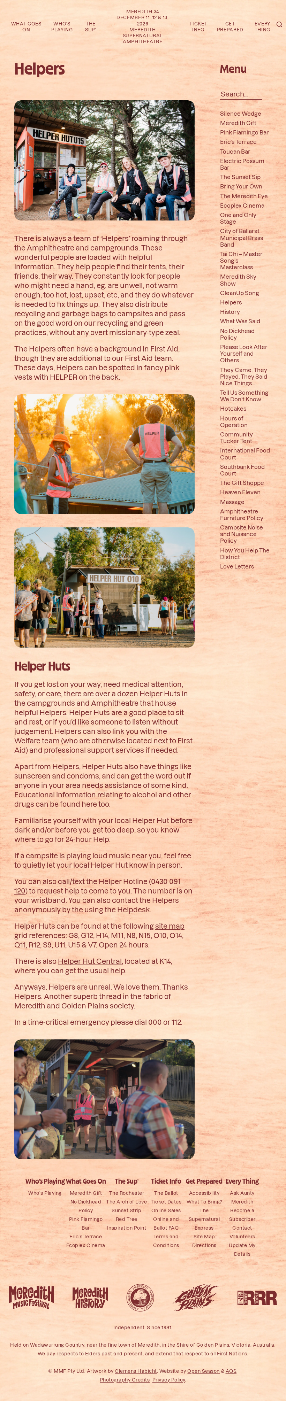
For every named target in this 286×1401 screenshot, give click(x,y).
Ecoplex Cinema (242, 205)
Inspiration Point (126, 1228)
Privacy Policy (168, 1380)
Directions (204, 1245)
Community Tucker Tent (236, 437)
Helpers (231, 302)
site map (170, 926)
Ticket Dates (166, 1202)
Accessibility (204, 1193)
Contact (242, 1228)
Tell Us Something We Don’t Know (244, 395)
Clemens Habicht (136, 1371)
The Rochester (126, 1193)
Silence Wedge (240, 113)
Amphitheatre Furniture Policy (241, 514)
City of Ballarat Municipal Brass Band (241, 238)
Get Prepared (204, 1182)
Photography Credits (125, 1380)
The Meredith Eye (244, 196)
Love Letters (237, 566)
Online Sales (166, 1210)
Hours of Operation (234, 421)
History (230, 311)
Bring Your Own (241, 186)
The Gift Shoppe (242, 482)
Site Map (204, 1236)
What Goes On (86, 1182)
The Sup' (126, 1182)
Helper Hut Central (90, 961)
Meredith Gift (238, 122)
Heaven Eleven (240, 492)
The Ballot (166, 1193)
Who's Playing (45, 1193)
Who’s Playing (45, 1182)
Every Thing (242, 1182)
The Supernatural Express (204, 1219)
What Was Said (240, 321)
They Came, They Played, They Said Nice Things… (243, 376)
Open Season (203, 1371)
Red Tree (126, 1219)
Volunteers (242, 1236)
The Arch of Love (126, 1202)
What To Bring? (204, 1202)
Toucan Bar (235, 151)
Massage (232, 501)
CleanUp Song (239, 292)
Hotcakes (233, 408)
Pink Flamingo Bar (244, 132)
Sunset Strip (126, 1210)
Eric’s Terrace (238, 142)
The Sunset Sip (240, 176)
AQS (231, 1371)
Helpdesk (133, 909)
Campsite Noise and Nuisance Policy (241, 534)
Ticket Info (166, 1182)
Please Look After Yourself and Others (244, 353)
